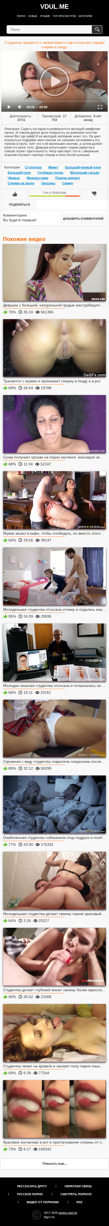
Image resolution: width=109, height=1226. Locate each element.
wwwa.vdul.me (67, 1212)
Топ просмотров (64, 16)
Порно (21, 16)
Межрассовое (37, 178)
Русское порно (30, 1194)
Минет (53, 167)
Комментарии (15, 215)
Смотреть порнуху (76, 1194)
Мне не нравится (94, 194)
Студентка (33, 167)
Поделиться (19, 204)
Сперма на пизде (21, 183)
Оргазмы (48, 183)
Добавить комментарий (83, 218)
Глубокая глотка (50, 173)
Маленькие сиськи (84, 173)
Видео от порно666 (43, 1202)
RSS (79, 1202)
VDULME (54, 6)
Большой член (19, 173)
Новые (32, 16)
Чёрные (14, 178)
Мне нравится (15, 194)
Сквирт (67, 183)
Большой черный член (83, 167)
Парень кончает (67, 178)
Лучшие (45, 16)
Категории (85, 16)
